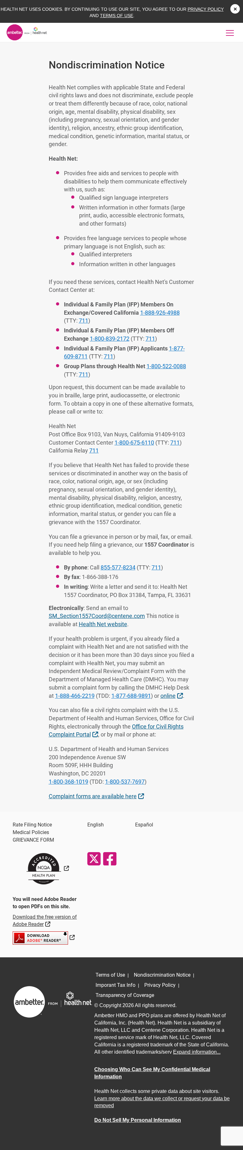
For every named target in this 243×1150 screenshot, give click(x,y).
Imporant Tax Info (115, 985)
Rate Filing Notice (32, 825)
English (95, 825)
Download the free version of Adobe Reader (45, 920)
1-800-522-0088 (166, 366)
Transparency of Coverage (125, 995)
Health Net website (103, 624)
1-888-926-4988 (160, 312)
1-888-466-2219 (75, 695)
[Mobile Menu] (230, 33)
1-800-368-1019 (68, 781)
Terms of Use (116, 15)
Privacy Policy (206, 9)
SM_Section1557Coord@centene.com (97, 616)
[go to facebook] (109, 858)
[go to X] (93, 858)
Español (144, 825)
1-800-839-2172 (109, 338)
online (172, 695)
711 (83, 320)
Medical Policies (31, 832)
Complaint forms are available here (97, 796)
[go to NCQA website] (47, 868)
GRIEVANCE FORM (33, 840)
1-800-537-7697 (125, 781)
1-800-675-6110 (134, 442)
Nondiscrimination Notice (162, 975)
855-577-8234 (118, 567)
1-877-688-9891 (131, 695)
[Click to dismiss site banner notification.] (235, 9)
